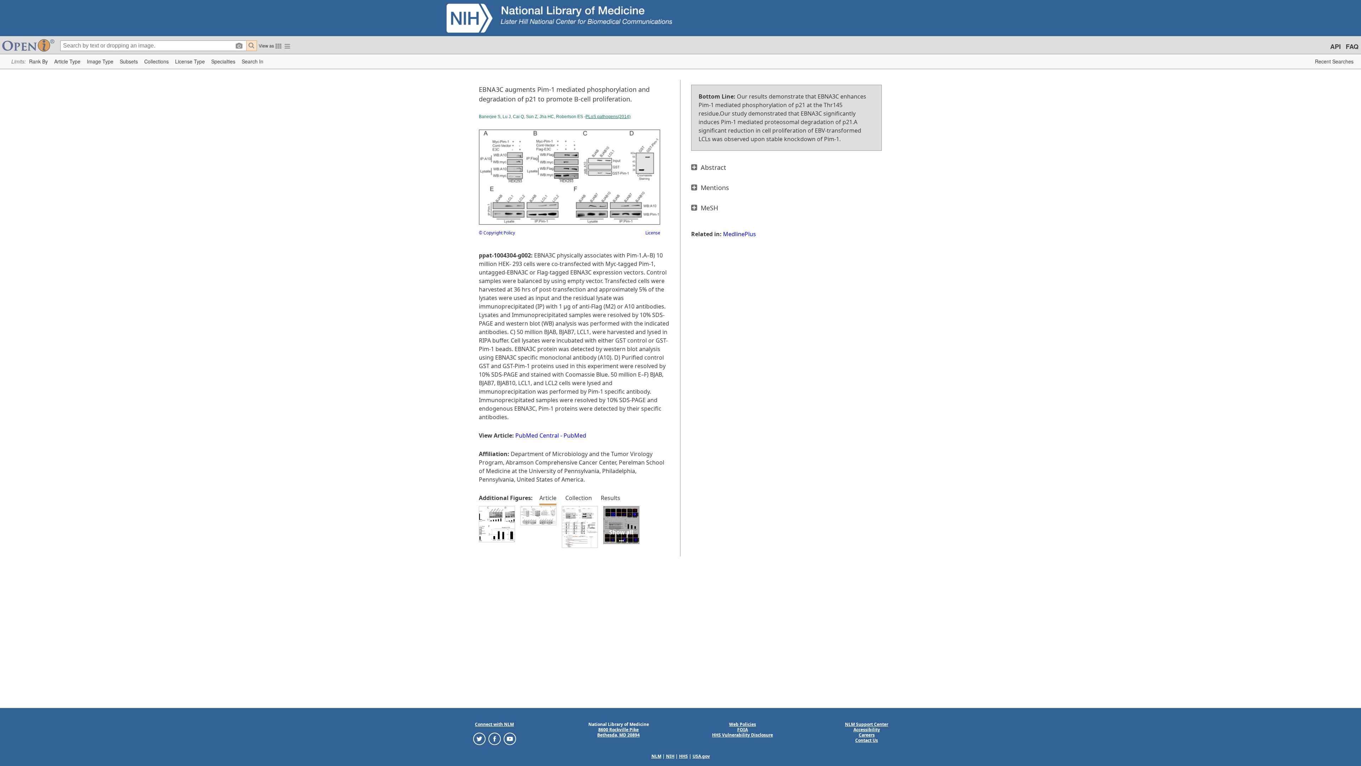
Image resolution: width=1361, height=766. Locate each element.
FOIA (742, 730)
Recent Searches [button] (1334, 61)
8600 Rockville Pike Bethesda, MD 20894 (618, 732)
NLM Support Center (866, 724)
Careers (867, 735)
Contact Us (866, 740)
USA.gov (701, 756)
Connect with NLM (494, 724)
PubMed (575, 435)
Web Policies (742, 724)
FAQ (1352, 46)
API (1335, 46)
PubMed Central (537, 435)
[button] (38, 61)
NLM (656, 756)
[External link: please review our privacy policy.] (479, 739)
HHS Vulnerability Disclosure (742, 735)
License (652, 233)
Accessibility (866, 730)
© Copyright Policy (497, 233)
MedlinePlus (739, 234)
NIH (670, 756)
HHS (683, 756)
